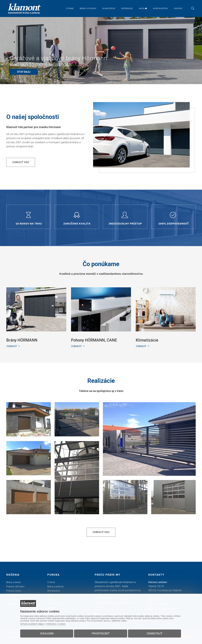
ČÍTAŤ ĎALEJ (23, 72)
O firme (51, 582)
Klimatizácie (147, 340)
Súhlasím (46, 633)
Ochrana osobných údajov (32, 624)
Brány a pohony (55, 586)
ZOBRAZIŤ (11, 346)
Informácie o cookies (55, 624)
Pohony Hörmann (15, 586)
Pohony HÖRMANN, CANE (94, 340)
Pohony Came (13, 590)
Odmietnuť (154, 633)
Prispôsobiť (101, 633)
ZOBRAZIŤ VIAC (20, 162)
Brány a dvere (13, 582)
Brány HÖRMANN (21, 340)
